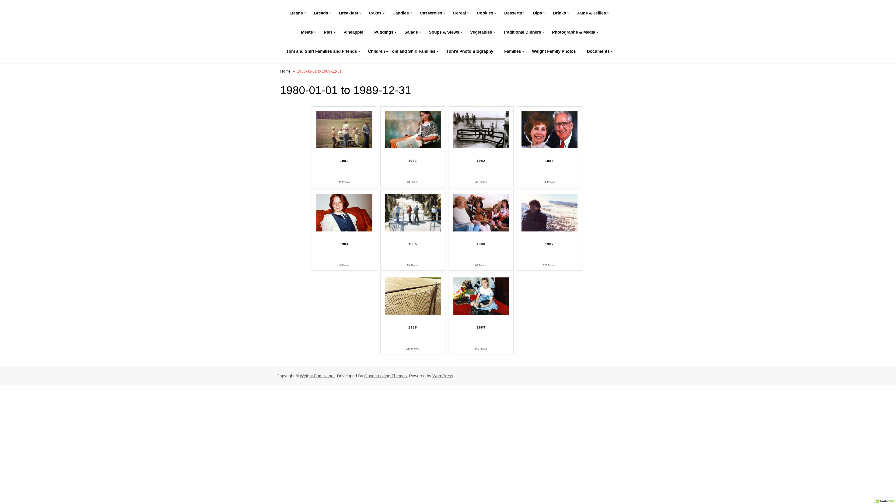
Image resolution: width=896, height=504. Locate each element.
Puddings (383, 32)
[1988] (413, 280)
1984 (344, 244)
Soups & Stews (444, 32)
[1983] (550, 114)
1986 (481, 244)
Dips (537, 13)
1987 (549, 244)
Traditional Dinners (522, 32)
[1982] (481, 114)
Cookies (485, 13)
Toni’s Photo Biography (469, 51)
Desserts (513, 13)
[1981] (413, 114)
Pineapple (353, 32)
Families (512, 51)
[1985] (413, 197)
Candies (400, 13)
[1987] (550, 197)
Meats (307, 32)
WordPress (442, 376)
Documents (598, 51)
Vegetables (481, 32)
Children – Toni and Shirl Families (401, 51)
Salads (411, 32)
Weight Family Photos (554, 51)
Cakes (375, 13)
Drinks (559, 13)
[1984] (344, 197)
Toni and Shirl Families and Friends (321, 51)
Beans (296, 13)
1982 (481, 161)
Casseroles (431, 13)
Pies (328, 32)
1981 (412, 161)
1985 (412, 244)
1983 (549, 161)
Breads (321, 13)
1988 (412, 327)
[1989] (481, 280)
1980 (344, 161)
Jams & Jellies (591, 13)
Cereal (459, 13)
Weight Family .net (317, 376)
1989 (481, 327)
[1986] (481, 197)
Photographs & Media (573, 32)
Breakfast (348, 13)
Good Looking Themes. (386, 376)
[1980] (344, 114)
